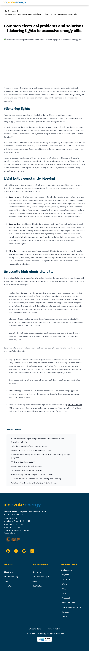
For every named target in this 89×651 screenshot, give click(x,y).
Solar (6, 581)
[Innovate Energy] (44, 504)
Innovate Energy (39, 633)
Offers (64, 584)
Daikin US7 (17, 322)
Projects (65, 575)
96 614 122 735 (16, 525)
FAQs (63, 593)
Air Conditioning (11, 576)
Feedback (65, 598)
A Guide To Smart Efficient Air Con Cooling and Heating (36, 479)
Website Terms (35, 629)
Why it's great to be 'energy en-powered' (29, 446)
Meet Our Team (68, 603)
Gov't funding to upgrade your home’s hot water (32, 474)
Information (66, 579)
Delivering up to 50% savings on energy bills (31, 450)
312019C (26, 530)
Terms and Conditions (71, 607)
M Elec (42, 240)
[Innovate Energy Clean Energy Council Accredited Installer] (13, 539)
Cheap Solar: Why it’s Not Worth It (26, 466)
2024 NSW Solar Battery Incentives (26, 470)
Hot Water (8, 586)
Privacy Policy (54, 629)
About (64, 616)
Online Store (66, 570)
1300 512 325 (17, 514)
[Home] (14, 2)
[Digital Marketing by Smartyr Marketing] (44, 639)
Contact (65, 612)
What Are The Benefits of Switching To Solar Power (34, 483)
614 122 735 (15, 527)
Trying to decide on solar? (23, 462)
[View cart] (83, 2)
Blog (63, 589)
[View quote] (85, 2)
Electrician (9, 572)
